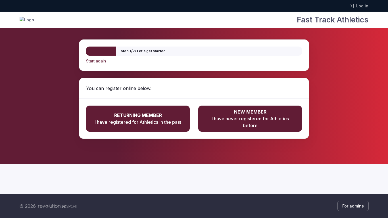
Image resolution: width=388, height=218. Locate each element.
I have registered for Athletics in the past (138, 118)
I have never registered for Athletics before (250, 118)
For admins (353, 206)
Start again (96, 60)
